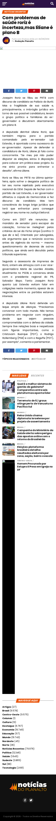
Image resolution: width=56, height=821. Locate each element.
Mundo (6, 737)
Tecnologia (9, 767)
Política (6, 752)
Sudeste (7, 760)
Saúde (6, 756)
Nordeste (8, 741)
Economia (8, 729)
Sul (4, 764)
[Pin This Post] (34, 91)
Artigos (6, 706)
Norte (5, 745)
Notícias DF (39, 359)
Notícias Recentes (13, 748)
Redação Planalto (24, 41)
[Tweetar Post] (21, 91)
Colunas (7, 718)
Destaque (8, 726)
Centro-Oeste (10, 714)
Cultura (7, 722)
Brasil (5, 710)
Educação (8, 733)
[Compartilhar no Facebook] (8, 91)
